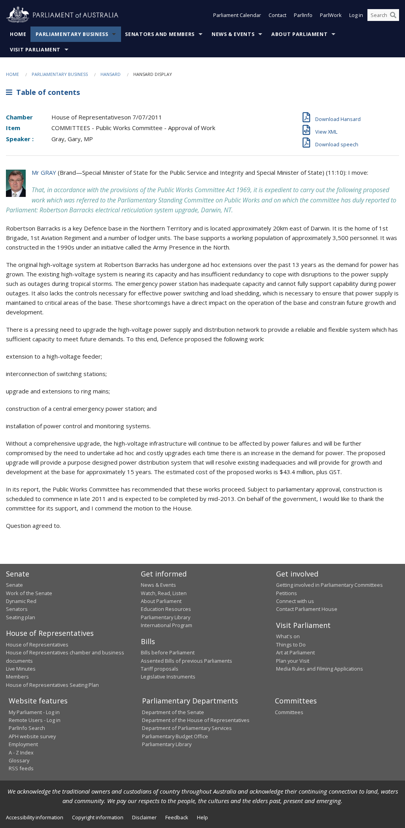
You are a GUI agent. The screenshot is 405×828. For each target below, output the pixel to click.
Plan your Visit (292, 660)
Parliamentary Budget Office (175, 736)
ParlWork (331, 15)
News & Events (233, 34)
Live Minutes (21, 668)
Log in (356, 15)
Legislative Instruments (168, 676)
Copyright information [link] (97, 817)
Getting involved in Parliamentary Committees (329, 584)
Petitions (286, 593)
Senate (14, 584)
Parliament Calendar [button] (237, 15)
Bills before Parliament (168, 652)
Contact (277, 15)
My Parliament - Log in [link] (34, 712)
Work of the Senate (29, 593)
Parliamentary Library (165, 617)
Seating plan (20, 617)
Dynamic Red (21, 601)
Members (17, 676)
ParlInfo (303, 15)
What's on (288, 636)
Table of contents (46, 92)
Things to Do (291, 644)
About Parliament (299, 34)
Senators (17, 608)
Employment (23, 744)
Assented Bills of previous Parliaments (186, 660)
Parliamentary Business (72, 34)
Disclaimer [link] (144, 817)
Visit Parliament (35, 49)
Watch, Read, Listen (164, 593)
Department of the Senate (173, 712)
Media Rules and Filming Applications (319, 668)
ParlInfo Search (27, 728)
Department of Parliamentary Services (187, 728)
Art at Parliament (295, 652)
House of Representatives (37, 644)
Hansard (110, 74)
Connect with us (295, 601)
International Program (166, 625)
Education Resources (166, 608)
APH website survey (32, 736)
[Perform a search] (393, 15)
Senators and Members (160, 34)
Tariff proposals (159, 668)
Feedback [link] (176, 817)
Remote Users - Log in (35, 720)
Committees (289, 712)
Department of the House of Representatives (196, 720)
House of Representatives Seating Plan (52, 684)
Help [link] (202, 817)
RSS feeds (21, 768)
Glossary (19, 760)
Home (18, 34)
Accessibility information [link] (34, 817)
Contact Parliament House (306, 608)
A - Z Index (21, 752)
